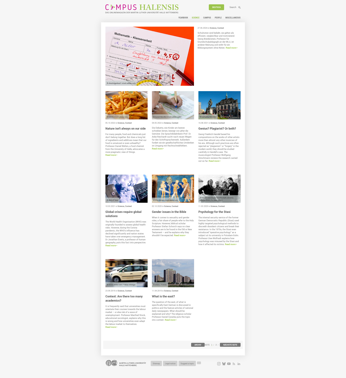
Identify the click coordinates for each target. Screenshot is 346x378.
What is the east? (163, 296)
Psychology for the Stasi (214, 212)
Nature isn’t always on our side (125, 128)
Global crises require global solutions (123, 214)
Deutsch (216, 7)
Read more (231, 47)
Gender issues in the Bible (169, 212)
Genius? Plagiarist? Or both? (217, 128)
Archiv (197, 345)
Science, (213, 28)
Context (220, 28)
